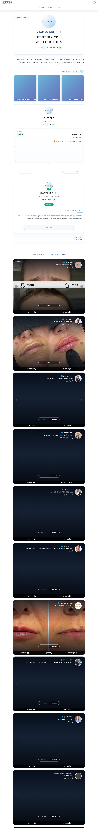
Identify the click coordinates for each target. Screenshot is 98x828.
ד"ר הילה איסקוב (68, 376)
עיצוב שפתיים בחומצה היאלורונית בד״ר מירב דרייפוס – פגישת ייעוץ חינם (49, 662)
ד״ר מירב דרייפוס (68, 660)
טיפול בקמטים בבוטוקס (65, 719)
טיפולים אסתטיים (65, 71)
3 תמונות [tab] (49, 362)
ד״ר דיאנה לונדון (68, 433)
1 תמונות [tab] (49, 305)
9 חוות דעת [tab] (44, 476)
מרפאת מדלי (69, 262)
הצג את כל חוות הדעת (70, 172)
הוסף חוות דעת (24, 172)
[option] (48, 145)
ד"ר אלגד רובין (69, 319)
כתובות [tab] (74, 210)
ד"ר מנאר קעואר (68, 546)
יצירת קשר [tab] (66, 210)
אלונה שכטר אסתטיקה (66, 603)
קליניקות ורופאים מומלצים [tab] (58, 254)
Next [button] (15, 145)
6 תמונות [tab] (54, 476)
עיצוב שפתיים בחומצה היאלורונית (62, 322)
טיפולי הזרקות (75, 71)
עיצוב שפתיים (68, 776)
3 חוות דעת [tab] (44, 589)
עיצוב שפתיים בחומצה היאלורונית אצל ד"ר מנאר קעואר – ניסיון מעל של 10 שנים (48, 549)
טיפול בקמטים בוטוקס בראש (64, 265)
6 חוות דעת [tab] (44, 419)
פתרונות (57, 7)
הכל (82, 71)
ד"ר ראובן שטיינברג (49, 192)
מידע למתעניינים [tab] (37, 254)
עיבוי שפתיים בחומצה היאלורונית (62, 605)
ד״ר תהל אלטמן (68, 489)
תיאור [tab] (79, 210)
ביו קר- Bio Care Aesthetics (64, 773)
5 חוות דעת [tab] (44, 533)
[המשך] (16, 286)
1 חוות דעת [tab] (44, 703)
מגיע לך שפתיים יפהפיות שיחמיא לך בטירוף (59, 378)
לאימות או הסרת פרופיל (21, 17)
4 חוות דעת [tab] (44, 646)
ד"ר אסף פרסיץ (68, 717)
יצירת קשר (41, 7)
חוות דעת (49, 7)
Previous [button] (83, 145)
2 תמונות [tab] (54, 589)
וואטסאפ (49, 227)
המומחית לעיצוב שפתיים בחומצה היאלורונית (58, 435)
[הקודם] (81, 286)
